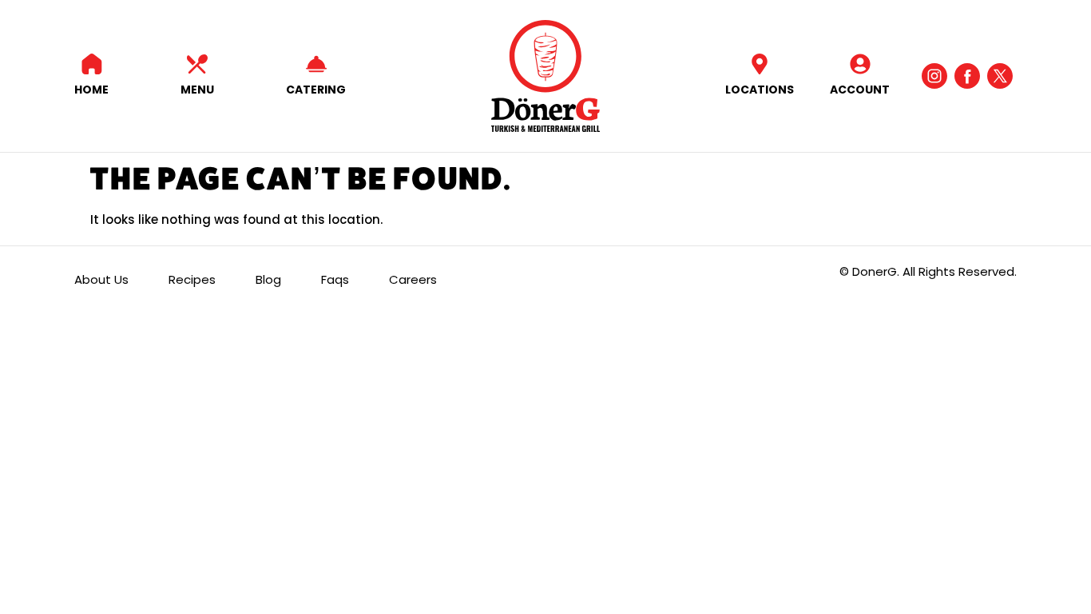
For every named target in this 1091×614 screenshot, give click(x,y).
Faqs (335, 279)
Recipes (192, 279)
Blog (268, 279)
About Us (101, 279)
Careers (413, 279)
